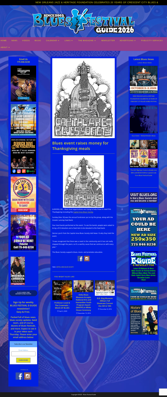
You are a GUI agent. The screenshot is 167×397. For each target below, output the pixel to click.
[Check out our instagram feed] (87, 258)
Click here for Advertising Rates (23, 293)
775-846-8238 (23, 62)
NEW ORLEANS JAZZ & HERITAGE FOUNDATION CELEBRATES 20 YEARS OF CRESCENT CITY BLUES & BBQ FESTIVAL (75, 2)
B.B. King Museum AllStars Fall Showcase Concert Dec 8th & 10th (105, 302)
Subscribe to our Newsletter (23, 344)
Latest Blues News (143, 59)
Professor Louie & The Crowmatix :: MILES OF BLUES (62, 305)
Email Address (23, 350)
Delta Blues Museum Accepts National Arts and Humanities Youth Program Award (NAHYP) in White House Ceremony (83, 302)
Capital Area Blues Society (83, 212)
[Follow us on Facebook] (80, 258)
